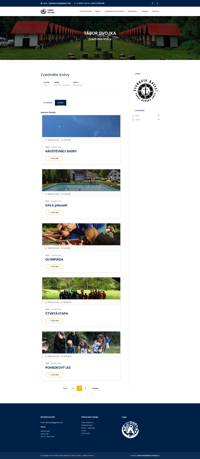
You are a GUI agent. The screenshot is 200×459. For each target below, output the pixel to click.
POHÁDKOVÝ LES (58, 367)
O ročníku (47, 103)
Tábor (97, 11)
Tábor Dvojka (76, 456)
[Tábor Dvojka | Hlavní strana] (50, 11)
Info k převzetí (56, 205)
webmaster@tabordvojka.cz (148, 456)
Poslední (95, 388)
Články (61, 103)
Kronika (145, 11)
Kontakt (155, 11)
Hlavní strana (85, 11)
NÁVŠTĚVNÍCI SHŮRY (61, 151)
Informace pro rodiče (114, 11)
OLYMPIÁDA (54, 259)
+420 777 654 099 (97, 3)
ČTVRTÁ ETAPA (56, 313)
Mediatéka (132, 11)
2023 (47, 147)
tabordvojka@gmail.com (59, 3)
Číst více (55, 158)
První (65, 388)
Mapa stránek (88, 456)
